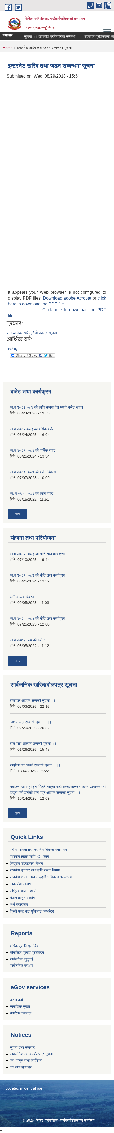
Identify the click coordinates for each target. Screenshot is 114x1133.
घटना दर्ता (16, 1000)
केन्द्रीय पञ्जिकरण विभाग (26, 863)
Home (8, 47)
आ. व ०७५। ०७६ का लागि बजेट (31, 493)
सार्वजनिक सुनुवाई (21, 959)
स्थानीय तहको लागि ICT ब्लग (29, 856)
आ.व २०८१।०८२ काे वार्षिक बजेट (32, 450)
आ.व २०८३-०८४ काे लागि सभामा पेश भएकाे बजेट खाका (46, 407)
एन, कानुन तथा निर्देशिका (26, 1060)
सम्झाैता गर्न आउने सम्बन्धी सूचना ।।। (35, 765)
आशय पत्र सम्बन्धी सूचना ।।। (30, 722)
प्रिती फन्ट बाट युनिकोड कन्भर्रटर (32, 911)
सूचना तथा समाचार (22, 1047)
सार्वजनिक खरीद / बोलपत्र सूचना (32, 333)
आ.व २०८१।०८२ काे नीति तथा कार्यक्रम (37, 575)
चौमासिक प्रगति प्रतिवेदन (27, 952)
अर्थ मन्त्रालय (19, 904)
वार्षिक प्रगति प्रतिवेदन (25, 946)
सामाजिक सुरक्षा (20, 1006)
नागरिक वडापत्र (20, 1013)
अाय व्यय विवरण (22, 597)
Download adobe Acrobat (68, 298)
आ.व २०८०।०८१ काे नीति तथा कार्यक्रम (37, 618)
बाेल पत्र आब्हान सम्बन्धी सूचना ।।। (34, 743)
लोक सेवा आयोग (20, 884)
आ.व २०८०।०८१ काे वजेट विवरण (33, 472)
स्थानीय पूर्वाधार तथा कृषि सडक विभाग (35, 870)
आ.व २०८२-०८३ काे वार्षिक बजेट (32, 429)
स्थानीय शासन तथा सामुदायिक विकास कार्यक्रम (41, 877)
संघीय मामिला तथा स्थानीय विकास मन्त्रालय (38, 849)
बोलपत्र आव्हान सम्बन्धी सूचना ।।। (34, 700)
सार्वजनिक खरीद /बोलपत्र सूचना (31, 1054)
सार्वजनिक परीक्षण (21, 965)
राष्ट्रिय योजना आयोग (24, 891)
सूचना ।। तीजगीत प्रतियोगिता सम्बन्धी (44, 36)
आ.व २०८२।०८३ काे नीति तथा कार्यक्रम (37, 554)
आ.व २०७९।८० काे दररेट (27, 640)
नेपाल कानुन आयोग (22, 898)
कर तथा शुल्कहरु (21, 1067)
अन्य (17, 514)
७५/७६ (12, 349)
